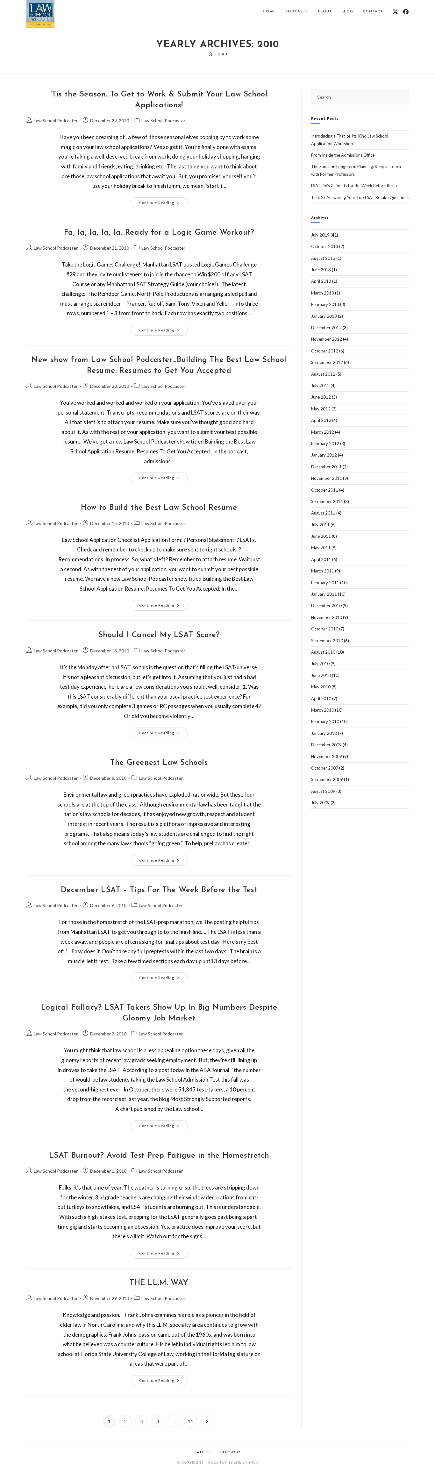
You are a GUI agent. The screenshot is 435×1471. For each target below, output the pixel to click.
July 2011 (320, 524)
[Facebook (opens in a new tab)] (406, 11)
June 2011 (321, 536)
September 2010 (327, 640)
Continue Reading (163, 201)
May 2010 (321, 686)
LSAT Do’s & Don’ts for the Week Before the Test (356, 185)
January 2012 (324, 455)
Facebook (230, 1452)
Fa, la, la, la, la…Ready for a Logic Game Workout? (159, 233)
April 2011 (321, 559)
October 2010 (324, 628)
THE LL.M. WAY (159, 1283)
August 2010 (323, 652)
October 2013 (324, 246)
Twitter (202, 1452)
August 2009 (323, 791)
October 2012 (324, 350)
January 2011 (324, 594)
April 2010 (321, 698)
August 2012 (323, 374)
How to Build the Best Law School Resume (159, 508)
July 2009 (320, 802)
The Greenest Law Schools (159, 763)
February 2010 (325, 721)
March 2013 (322, 292)
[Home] (210, 54)
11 (190, 1421)
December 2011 (326, 466)
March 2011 (322, 570)
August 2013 (323, 258)
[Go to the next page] (206, 1421)
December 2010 (326, 605)
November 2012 (326, 339)
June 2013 (321, 269)
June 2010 (321, 675)
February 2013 (325, 304)
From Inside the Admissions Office (342, 155)
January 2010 (324, 733)
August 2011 (323, 512)
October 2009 (324, 768)
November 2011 (326, 478)
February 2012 (325, 443)
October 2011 (324, 490)
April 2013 (321, 281)
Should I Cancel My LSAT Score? (159, 635)
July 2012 (320, 385)
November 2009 (326, 756)
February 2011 (325, 582)
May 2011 (321, 547)
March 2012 (322, 432)
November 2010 (326, 617)
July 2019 (320, 235)
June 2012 (321, 397)
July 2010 (320, 663)
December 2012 (326, 327)
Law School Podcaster (56, 120)
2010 (222, 54)
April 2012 (321, 420)
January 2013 (324, 316)
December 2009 (326, 744)
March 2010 (322, 710)
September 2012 (327, 362)
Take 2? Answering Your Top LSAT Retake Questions (360, 197)
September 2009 (327, 779)
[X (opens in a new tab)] (395, 11)
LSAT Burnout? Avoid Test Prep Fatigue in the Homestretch (159, 1156)
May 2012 (321, 408)
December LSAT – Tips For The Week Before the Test (159, 890)
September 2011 (327, 501)
